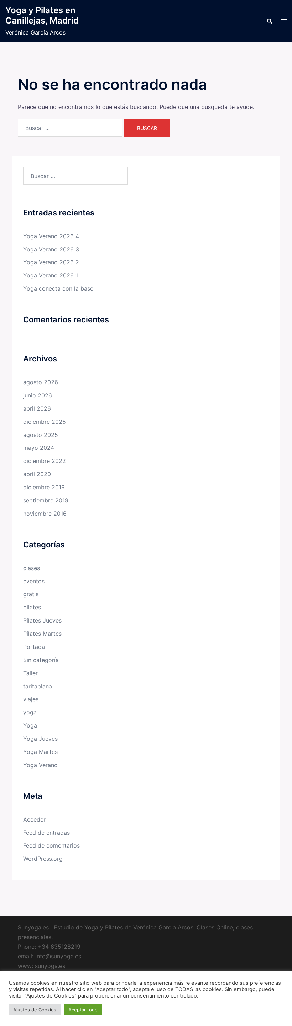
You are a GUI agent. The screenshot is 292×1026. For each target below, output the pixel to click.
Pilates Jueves (42, 620)
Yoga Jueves (40, 738)
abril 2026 (37, 408)
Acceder (34, 819)
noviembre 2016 (45, 513)
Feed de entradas (46, 832)
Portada (34, 646)
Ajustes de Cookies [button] (34, 1009)
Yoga (30, 725)
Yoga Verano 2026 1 (50, 275)
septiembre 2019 (45, 500)
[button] (269, 21)
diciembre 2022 (44, 460)
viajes (30, 699)
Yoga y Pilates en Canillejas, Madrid (42, 15)
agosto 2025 (40, 434)
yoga (30, 712)
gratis (30, 594)
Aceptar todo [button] (83, 1009)
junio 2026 (37, 395)
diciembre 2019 (44, 487)
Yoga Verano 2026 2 (51, 262)
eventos (34, 581)
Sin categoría (41, 659)
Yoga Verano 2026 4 (51, 236)
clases (31, 568)
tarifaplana (37, 686)
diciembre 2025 (44, 421)
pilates (32, 607)
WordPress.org (43, 858)
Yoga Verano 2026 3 (51, 249)
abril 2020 (37, 474)
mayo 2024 (38, 447)
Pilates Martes (42, 633)
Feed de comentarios (51, 845)
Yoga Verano (40, 765)
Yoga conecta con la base (58, 288)
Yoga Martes (40, 751)
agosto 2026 (40, 382)
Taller (30, 673)
